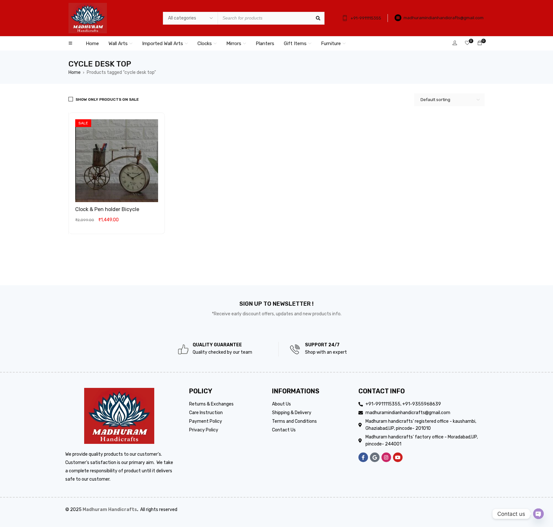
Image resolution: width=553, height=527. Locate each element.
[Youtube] (398, 457)
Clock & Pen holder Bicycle (107, 209)
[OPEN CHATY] (538, 513)
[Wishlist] (467, 43)
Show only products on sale (107, 99)
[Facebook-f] (363, 457)
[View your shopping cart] (479, 43)
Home (74, 72)
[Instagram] (386, 457)
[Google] (375, 457)
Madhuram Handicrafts (110, 509)
